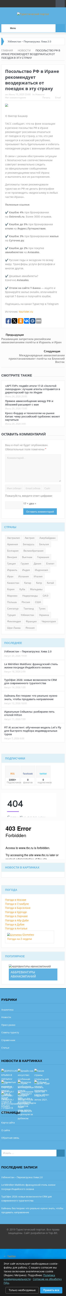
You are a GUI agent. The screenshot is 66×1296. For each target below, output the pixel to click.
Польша (12, 602)
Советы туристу (10, 1032)
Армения (12, 544)
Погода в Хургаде (16, 912)
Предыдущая (15, 334)
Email (58, 97)
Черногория (49, 621)
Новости (40, 94)
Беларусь (28, 544)
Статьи (5, 1047)
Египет (50, 563)
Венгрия (12, 557)
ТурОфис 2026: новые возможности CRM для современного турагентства (30, 681)
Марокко (12, 595)
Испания (23, 576)
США (38, 602)
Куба (22, 589)
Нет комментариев (15, 97)
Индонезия (41, 570)
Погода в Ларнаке (16, 916)
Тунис (42, 608)
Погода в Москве (15, 900)
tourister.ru (26, 311)
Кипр (39, 582)
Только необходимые (22, 1290)
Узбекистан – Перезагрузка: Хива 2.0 (29, 41)
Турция (11, 614)
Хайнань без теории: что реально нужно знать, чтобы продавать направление (30, 697)
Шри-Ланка (14, 627)
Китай (50, 582)
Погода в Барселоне (17, 908)
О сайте (5, 1130)
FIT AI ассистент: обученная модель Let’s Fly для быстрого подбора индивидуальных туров (32, 731)
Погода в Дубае (14, 924)
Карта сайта (8, 1122)
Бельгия (44, 544)
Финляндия (14, 621)
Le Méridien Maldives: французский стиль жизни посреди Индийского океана (31, 665)
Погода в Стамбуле (17, 904)
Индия (26, 570)
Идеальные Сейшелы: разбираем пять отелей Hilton (29, 713)
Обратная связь (10, 1137)
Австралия (13, 537)
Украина (44, 614)
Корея (10, 589)
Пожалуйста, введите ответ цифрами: (29, 495)
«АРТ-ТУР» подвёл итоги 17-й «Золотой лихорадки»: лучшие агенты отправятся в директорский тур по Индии (32, 389)
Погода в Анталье (16, 928)
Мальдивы (36, 589)
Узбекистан (27, 614)
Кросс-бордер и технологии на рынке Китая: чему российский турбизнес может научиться (32, 416)
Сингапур (13, 608)
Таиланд (28, 608)
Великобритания (33, 550)
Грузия (25, 563)
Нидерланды (30, 595)
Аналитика (7, 1009)
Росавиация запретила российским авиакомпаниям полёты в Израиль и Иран (31, 340)
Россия (26, 602)
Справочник (8, 1040)
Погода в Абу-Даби (17, 920)
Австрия (29, 537)
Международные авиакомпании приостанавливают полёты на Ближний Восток (37, 358)
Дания (37, 563)
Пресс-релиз (8, 1025)
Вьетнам (27, 557)
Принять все (51, 1290)
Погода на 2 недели (19, 939)
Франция (31, 621)
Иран (10, 576)
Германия (43, 557)
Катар (27, 582)
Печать (46, 97)
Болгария (13, 550)
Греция (11, 563)
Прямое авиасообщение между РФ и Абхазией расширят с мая (29, 402)
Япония (30, 627)
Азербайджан (47, 537)
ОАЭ (45, 595)
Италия (38, 576)
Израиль (12, 570)
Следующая (52, 351)
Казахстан (13, 582)
